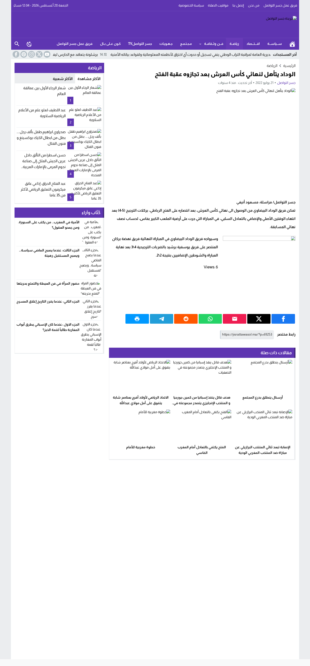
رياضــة (234, 44)
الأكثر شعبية (63, 79)
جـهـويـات (166, 44)
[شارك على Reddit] (185, 319)
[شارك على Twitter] (259, 319)
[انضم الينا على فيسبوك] (15, 54)
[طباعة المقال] (137, 319)
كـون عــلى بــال (110, 44)
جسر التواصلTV (140, 44)
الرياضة (272, 66)
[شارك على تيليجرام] (161, 319)
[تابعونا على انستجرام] (31, 54)
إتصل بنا (238, 5)
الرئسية (292, 43)
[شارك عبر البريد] (234, 319)
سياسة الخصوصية (191, 5)
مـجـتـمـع (186, 44)
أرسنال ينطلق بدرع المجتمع (262, 397)
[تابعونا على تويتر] (39, 54)
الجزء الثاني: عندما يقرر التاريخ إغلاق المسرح (47, 301)
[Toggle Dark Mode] (29, 44)
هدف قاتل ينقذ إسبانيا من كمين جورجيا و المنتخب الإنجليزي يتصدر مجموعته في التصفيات (201, 402)
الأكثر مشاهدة (89, 79)
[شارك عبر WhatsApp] (210, 319)
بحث (17, 44)
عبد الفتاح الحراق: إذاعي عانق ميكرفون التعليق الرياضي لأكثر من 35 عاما (43, 189)
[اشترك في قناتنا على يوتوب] (46, 54)
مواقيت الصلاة (218, 5)
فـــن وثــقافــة (213, 44)
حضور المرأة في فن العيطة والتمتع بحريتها (48, 283)
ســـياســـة (274, 44)
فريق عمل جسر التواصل (280, 5)
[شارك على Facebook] (283, 319)
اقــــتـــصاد (253, 44)
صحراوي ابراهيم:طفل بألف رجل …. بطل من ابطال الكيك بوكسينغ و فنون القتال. (41, 137)
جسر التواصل (286, 83)
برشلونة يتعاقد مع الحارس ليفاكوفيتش (84, 54)
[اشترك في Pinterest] (23, 54)
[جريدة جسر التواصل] (155, 24)
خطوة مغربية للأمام (140, 447)
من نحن (253, 5)
